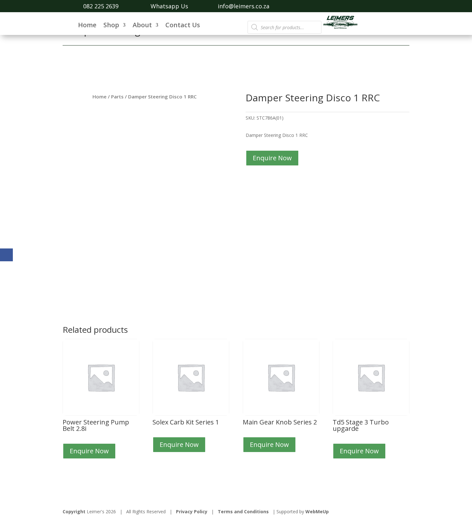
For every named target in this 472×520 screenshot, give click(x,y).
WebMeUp (317, 511)
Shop (111, 26)
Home (87, 26)
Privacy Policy (191, 511)
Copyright (74, 511)
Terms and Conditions (243, 511)
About (142, 26)
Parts (117, 96)
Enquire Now (272, 158)
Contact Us (182, 26)
